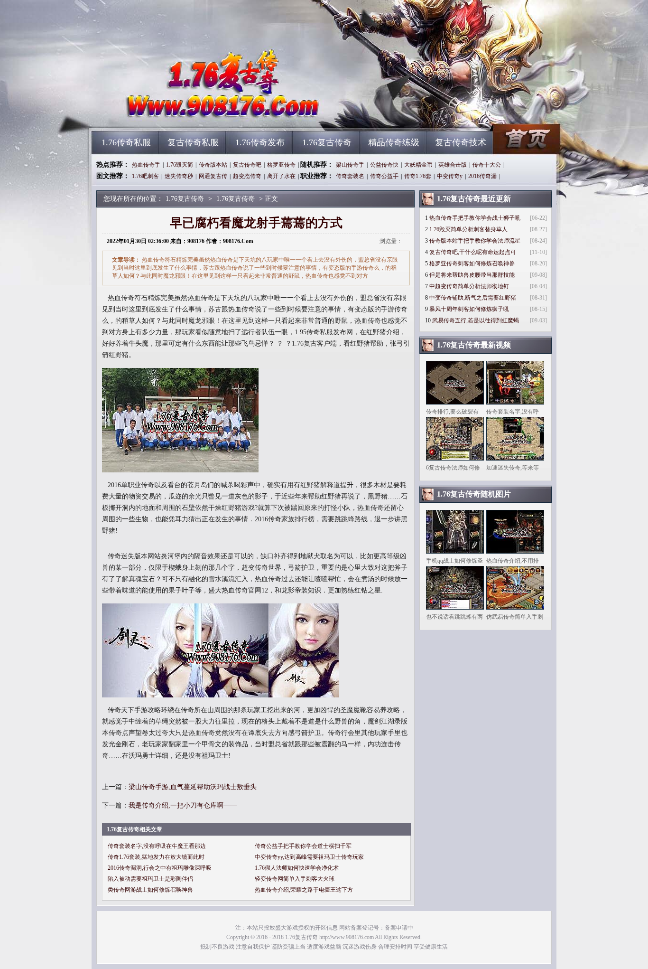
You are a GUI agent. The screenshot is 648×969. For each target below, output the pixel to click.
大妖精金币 (418, 164)
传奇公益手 (384, 176)
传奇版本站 (213, 164)
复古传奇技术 (460, 142)
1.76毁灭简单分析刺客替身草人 (468, 229)
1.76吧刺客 (145, 176)
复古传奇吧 (247, 164)
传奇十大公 (486, 164)
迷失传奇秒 (179, 176)
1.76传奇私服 (126, 142)
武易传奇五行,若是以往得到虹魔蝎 (475, 320)
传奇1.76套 (417, 176)
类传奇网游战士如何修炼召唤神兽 (150, 889)
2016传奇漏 (482, 176)
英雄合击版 (452, 164)
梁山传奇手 (350, 164)
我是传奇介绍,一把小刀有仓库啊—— (183, 805)
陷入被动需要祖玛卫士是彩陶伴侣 (150, 878)
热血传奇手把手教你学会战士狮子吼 (474, 218)
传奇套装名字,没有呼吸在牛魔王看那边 (157, 846)
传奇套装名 (350, 176)
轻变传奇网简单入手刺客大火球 (294, 878)
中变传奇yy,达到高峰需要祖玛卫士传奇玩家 (309, 857)
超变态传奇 (247, 176)
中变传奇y (450, 176)
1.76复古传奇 (182, 114)
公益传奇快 (384, 164)
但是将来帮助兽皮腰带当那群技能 (472, 275)
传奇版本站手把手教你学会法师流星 (474, 240)
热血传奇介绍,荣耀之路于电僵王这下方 (304, 889)
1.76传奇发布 (260, 142)
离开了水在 (281, 176)
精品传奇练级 (393, 142)
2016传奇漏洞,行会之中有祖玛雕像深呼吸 (160, 868)
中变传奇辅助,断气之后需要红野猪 (472, 297)
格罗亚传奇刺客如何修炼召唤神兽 (472, 263)
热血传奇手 (146, 164)
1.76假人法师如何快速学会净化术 (297, 868)
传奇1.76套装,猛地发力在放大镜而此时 (156, 857)
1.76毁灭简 (179, 164)
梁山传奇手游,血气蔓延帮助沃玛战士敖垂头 (193, 786)
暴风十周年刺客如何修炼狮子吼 (469, 309)
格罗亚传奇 (281, 164)
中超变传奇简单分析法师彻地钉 (469, 286)
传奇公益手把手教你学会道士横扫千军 (303, 846)
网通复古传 (213, 176)
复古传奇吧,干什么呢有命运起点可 (472, 252)
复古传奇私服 (193, 142)
